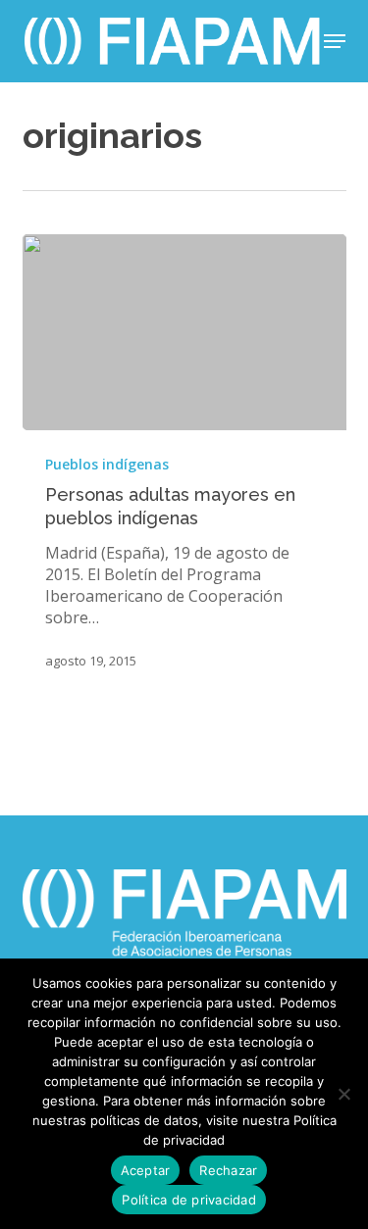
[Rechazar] (343, 1094)
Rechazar (228, 1170)
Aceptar (146, 1170)
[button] (334, 41)
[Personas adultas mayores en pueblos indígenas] (184, 332)
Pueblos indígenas (107, 464)
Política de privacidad (189, 1199)
